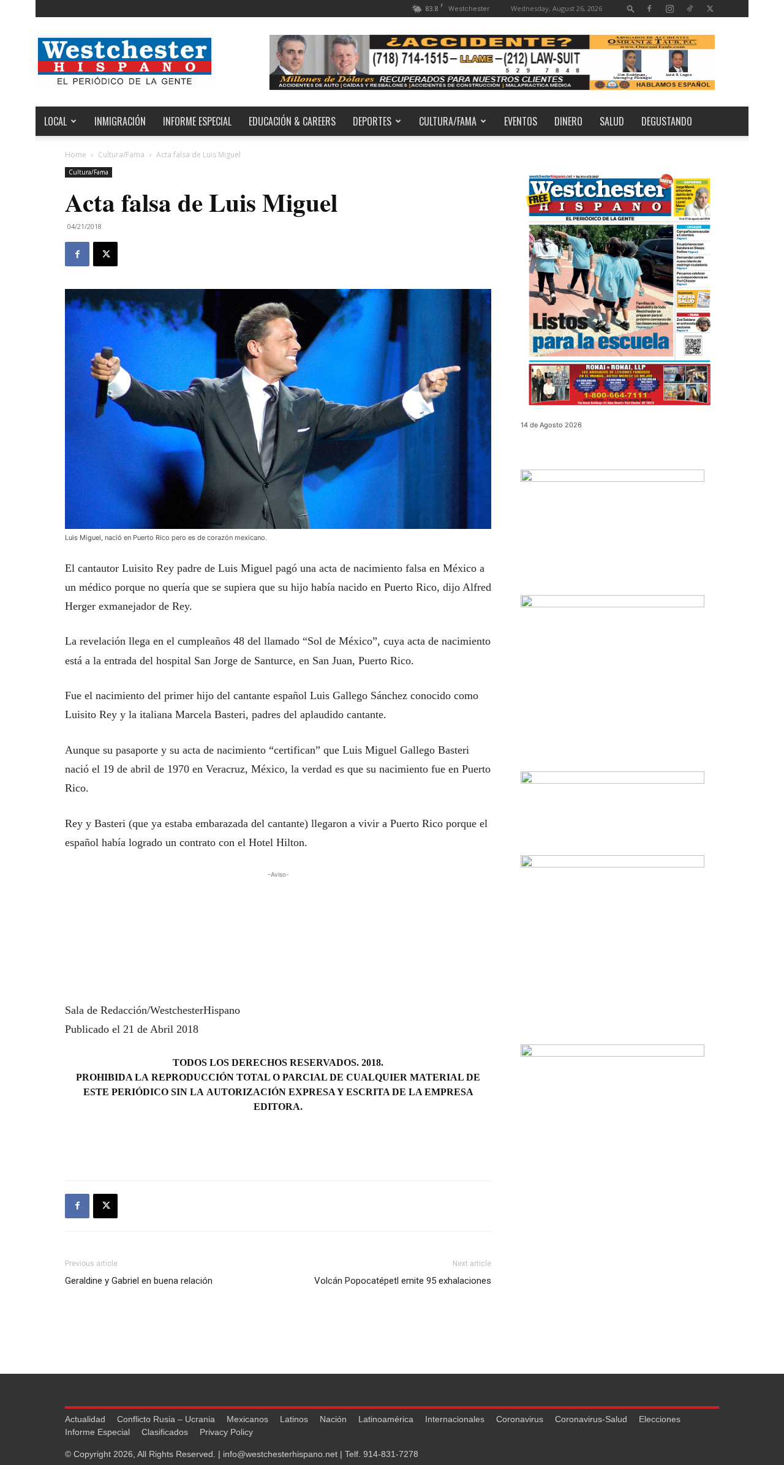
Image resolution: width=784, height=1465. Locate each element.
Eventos (520, 121)
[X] (710, 8)
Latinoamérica (385, 1419)
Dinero (568, 121)
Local (55, 121)
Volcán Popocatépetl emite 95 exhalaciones (402, 1280)
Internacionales (454, 1419)
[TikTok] (689, 8)
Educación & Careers (292, 121)
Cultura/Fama (448, 121)
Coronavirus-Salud (591, 1419)
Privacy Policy (226, 1432)
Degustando (666, 121)
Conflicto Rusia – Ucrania (166, 1419)
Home (75, 154)
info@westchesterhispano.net (280, 1454)
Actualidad (85, 1419)
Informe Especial (197, 121)
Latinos (294, 1419)
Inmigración (120, 121)
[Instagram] (669, 8)
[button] (631, 8)
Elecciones (659, 1419)
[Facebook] (649, 8)
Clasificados (164, 1432)
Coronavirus (519, 1419)
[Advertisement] (278, 899)
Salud (612, 121)
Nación (333, 1419)
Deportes (372, 121)
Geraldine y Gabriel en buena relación (139, 1280)
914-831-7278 (390, 1454)
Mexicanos (247, 1419)
